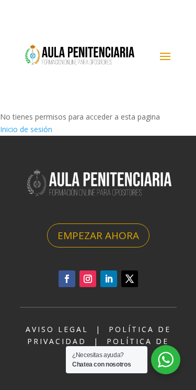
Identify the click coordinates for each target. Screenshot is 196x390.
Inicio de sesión (26, 129)
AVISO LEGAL (57, 329)
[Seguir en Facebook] (67, 278)
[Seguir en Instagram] (87, 278)
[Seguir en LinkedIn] (108, 278)
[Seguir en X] (129, 278)
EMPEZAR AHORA (98, 235)
